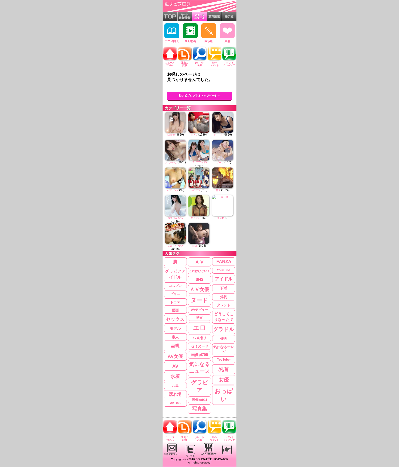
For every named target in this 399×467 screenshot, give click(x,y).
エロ (199, 327)
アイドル (218, 134)
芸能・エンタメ (175, 245)
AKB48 (175, 403)
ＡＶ (199, 262)
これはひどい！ (199, 271)
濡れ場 (175, 394)
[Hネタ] (199, 122)
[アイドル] (223, 122)
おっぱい (224, 395)
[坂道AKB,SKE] (175, 205)
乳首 (223, 369)
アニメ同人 (172, 41)
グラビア (199, 386)
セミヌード (199, 346)
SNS (199, 279)
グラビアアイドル (199, 162)
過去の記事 (184, 64)
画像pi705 (199, 355)
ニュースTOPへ (170, 64)
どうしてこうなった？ (224, 317)
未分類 (220, 218)
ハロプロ (195, 190)
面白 (194, 245)
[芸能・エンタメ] (175, 233)
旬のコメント (214, 64)
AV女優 (171, 134)
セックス (175, 319)
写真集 (199, 408)
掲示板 (209, 41)
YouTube (224, 270)
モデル (175, 328)
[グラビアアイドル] (199, 150)
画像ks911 (199, 400)
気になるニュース (199, 367)
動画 (175, 310)
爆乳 (223, 297)
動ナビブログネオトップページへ (199, 95)
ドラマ (175, 302)
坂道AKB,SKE (175, 217)
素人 (175, 337)
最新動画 (190, 41)
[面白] (199, 233)
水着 (175, 376)
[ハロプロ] (199, 177)
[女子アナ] (199, 205)
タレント (224, 305)
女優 (224, 380)
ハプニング (172, 190)
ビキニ (175, 294)
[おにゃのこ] (175, 150)
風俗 (227, 41)
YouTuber (224, 359)
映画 (199, 317)
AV (175, 366)
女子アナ (195, 218)
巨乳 (175, 346)
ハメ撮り (199, 338)
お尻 (175, 385)
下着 (224, 288)
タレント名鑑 (199, 64)
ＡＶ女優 (199, 289)
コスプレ (175, 286)
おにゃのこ (171, 162)
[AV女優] (175, 122)
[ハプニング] (175, 177)
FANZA (223, 261)
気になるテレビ (223, 349)
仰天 (218, 190)
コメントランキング (229, 64)
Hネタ (194, 134)
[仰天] (223, 177)
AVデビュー (199, 310)
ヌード (199, 300)
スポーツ (219, 162)
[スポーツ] (223, 150)
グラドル (223, 329)
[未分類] (223, 205)
